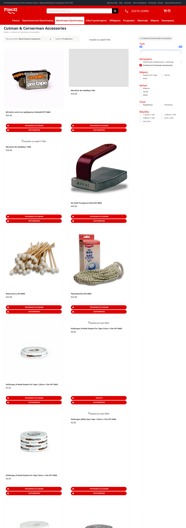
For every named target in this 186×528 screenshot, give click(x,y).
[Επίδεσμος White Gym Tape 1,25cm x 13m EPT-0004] (99, 414)
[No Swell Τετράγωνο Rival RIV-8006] (99, 169)
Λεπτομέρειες (34, 130)
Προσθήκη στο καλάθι (34, 126)
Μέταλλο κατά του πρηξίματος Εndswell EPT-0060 (28, 112)
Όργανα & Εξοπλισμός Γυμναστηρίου (52, 3)
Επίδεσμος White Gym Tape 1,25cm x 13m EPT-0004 (93, 419)
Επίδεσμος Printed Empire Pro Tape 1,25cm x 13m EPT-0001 (32, 384)
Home (6, 32)
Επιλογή (99, 398)
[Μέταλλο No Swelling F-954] (99, 68)
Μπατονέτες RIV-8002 (15, 293)
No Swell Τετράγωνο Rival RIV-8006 (86, 203)
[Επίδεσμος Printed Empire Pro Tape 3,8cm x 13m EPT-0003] (34, 442)
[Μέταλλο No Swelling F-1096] (34, 141)
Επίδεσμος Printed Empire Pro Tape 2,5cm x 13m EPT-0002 (96, 328)
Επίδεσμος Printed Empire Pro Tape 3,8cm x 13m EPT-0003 (31, 475)
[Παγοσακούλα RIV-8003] (99, 260)
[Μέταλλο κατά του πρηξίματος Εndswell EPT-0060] (34, 79)
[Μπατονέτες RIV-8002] (34, 260)
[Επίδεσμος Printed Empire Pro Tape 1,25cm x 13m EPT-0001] (34, 351)
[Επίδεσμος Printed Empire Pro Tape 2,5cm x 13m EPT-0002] (99, 323)
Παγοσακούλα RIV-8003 (81, 293)
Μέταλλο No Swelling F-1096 (18, 147)
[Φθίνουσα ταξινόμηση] (50, 38)
